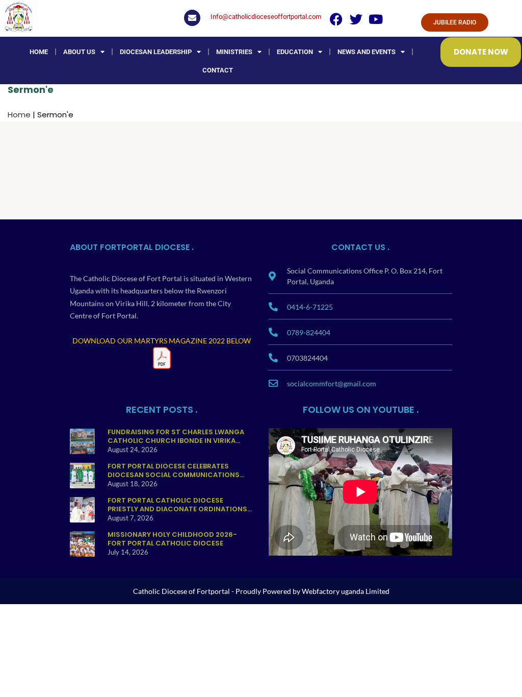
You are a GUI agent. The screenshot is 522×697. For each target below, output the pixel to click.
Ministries (234, 52)
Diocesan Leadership (156, 52)
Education (295, 52)
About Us (79, 52)
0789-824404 (308, 332)
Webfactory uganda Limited (345, 591)
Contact (217, 70)
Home (39, 52)
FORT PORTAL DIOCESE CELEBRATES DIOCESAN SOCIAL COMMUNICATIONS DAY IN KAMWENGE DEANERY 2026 (174, 474)
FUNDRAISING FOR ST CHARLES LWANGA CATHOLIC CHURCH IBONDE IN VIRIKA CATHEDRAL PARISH (176, 440)
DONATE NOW (481, 51)
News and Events (366, 52)
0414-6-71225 (310, 307)
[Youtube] (376, 19)
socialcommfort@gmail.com (331, 383)
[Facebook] (336, 19)
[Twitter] (356, 19)
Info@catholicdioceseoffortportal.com (266, 16)
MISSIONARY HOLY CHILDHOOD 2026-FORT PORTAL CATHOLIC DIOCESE (172, 538)
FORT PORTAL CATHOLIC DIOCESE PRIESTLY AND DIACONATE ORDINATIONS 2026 (177, 508)
